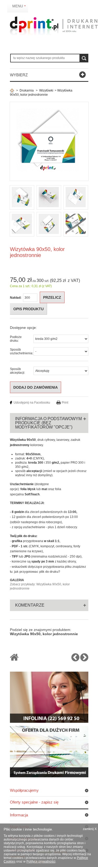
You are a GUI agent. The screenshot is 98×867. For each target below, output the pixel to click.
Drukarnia (27, 90)
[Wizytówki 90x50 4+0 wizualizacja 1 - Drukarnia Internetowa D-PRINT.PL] (22, 197)
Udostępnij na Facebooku (32, 402)
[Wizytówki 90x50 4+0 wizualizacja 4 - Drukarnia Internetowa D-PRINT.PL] (22, 224)
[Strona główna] (12, 90)
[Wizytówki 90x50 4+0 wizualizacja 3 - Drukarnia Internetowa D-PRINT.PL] (76, 197)
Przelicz (52, 297)
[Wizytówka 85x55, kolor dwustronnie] (75, 659)
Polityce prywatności (40, 861)
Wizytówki (46, 90)
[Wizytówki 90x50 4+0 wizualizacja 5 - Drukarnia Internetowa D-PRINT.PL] (49, 224)
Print (65, 402)
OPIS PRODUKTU (28, 309)
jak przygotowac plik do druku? (37, 572)
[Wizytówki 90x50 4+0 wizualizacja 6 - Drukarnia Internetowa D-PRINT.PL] (76, 224)
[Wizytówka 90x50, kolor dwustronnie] (84, 659)
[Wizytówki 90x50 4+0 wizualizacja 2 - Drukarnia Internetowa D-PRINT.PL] (49, 197)
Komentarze (29, 605)
